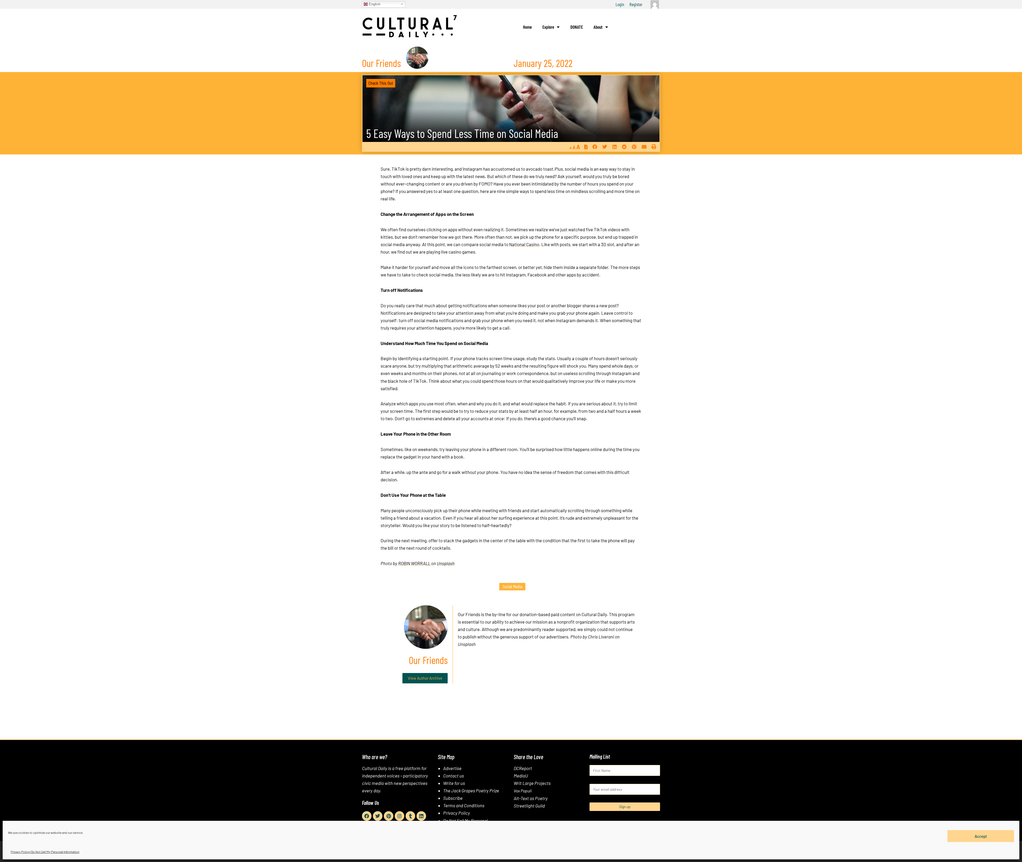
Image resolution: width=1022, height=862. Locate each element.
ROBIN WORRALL (414, 563)
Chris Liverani (601, 636)
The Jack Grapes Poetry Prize (471, 790)
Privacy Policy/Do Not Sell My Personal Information (45, 851)
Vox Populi (523, 790)
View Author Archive (425, 678)
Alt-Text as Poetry (531, 798)
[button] (594, 146)
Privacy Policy (456, 812)
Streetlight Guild (529, 805)
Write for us (454, 783)
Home (527, 27)
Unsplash (446, 563)
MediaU (521, 775)
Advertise (452, 768)
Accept (981, 836)
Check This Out (380, 83)
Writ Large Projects (532, 783)
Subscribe (453, 798)
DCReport (523, 768)
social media (512, 586)
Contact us (453, 775)
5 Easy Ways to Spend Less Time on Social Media (462, 133)
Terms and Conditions (463, 805)
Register (635, 4)
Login (620, 4)
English (374, 4)
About (598, 27)
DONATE (576, 27)
